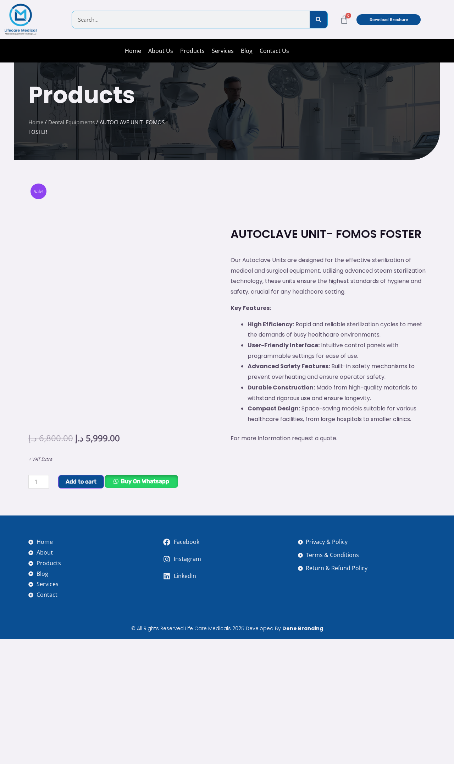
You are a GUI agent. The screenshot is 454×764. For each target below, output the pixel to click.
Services (223, 51)
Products (192, 51)
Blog (247, 51)
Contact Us (274, 51)
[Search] (318, 19)
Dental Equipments (71, 122)
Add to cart (81, 481)
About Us (160, 51)
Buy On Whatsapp (145, 481)
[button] (141, 484)
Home (133, 51)
